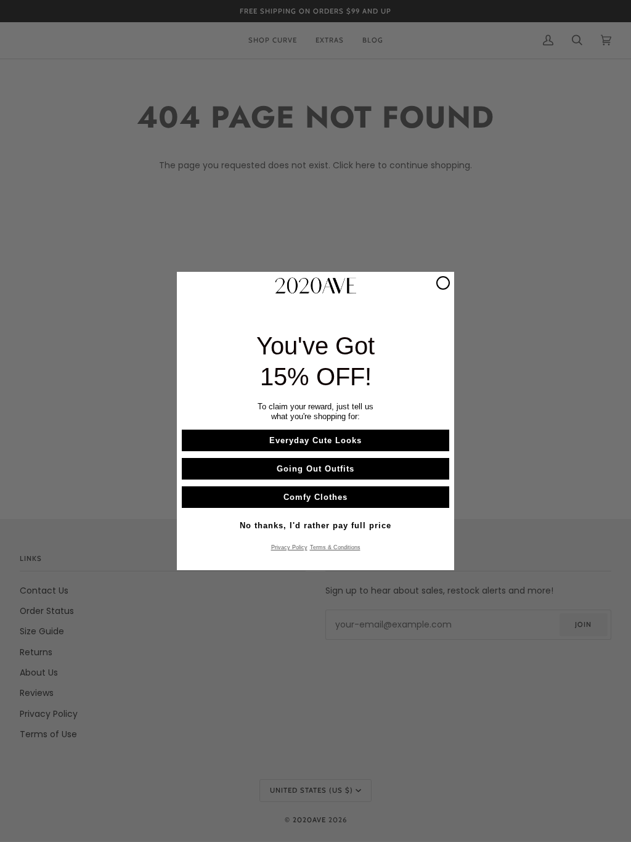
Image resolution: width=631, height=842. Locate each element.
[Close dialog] (443, 283)
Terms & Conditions (335, 547)
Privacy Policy (289, 547)
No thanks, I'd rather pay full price (315, 525)
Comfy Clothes (315, 497)
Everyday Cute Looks (315, 440)
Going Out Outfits (315, 468)
